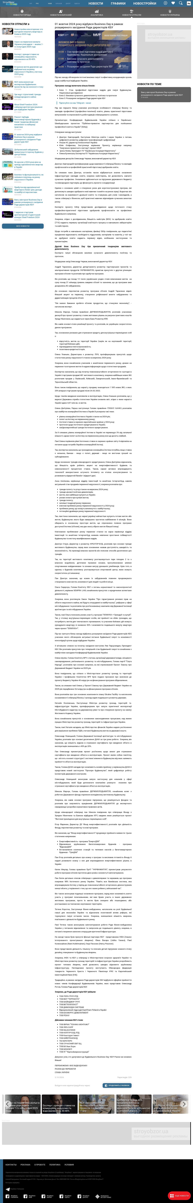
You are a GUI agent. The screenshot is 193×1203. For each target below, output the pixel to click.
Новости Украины (170, 15)
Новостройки (144, 3)
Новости (96, 3)
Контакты (11, 1164)
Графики (118, 3)
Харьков (59, 3)
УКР (30, 3)
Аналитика (97, 15)
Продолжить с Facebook (118, 1085)
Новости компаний (61, 15)
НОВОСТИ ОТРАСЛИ (16, 23)
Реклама (25, 1164)
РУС (37, 3)
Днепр (68, 3)
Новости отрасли (131, 15)
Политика (54, 1164)
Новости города (22, 15)
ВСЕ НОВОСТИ (22, 226)
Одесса (77, 3)
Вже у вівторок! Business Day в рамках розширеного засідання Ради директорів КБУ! (162, 94)
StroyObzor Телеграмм (17, 1189)
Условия (69, 1164)
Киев (50, 3)
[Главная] (10, 3)
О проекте (39, 1164)
